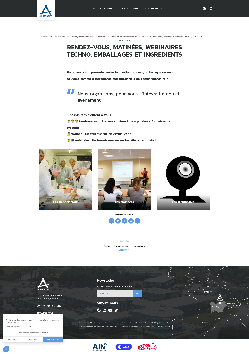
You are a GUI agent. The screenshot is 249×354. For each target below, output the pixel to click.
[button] (6, 349)
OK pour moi (53, 339)
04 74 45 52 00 (49, 305)
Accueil (44, 36)
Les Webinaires (183, 201)
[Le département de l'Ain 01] (101, 346)
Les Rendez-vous (66, 201)
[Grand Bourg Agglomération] (147, 346)
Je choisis (33, 339)
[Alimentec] (45, 10)
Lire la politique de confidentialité (19, 327)
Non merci (13, 339)
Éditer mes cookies (112, 322)
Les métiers (59, 36)
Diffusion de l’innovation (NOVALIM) (127, 36)
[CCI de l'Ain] (123, 346)
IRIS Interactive (164, 322)
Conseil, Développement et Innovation (88, 36)
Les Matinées (124, 201)
